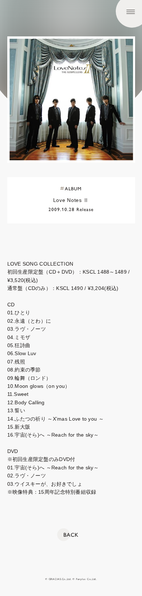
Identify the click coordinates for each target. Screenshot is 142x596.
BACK (71, 535)
